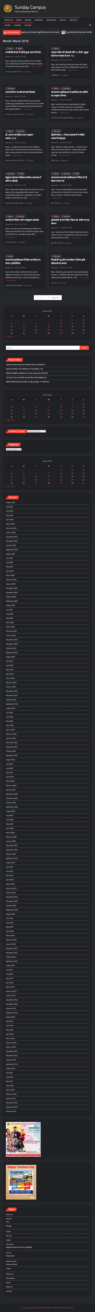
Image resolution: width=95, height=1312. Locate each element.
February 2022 (11, 734)
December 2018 (11, 897)
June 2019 (9, 871)
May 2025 (9, 567)
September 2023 (12, 652)
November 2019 (12, 850)
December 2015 (11, 1051)
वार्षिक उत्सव (54, 160)
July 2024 (9, 610)
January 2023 (11, 687)
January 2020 (11, 841)
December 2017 (11, 948)
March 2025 (10, 575)
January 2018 (11, 944)
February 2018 (11, 940)
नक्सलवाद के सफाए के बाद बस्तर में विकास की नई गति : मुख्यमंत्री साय (25, 365)
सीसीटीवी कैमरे (55, 75)
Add (7, 1222)
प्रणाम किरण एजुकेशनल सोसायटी (14, 114)
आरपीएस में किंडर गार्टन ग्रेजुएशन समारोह (22, 220)
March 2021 (10, 781)
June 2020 (9, 820)
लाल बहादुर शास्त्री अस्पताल (13, 72)
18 (12, 330)
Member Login (11, 1261)
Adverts (9, 1219)
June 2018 (9, 923)
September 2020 (12, 807)
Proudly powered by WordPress (33, 1308)
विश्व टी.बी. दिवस (56, 203)
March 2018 (10, 935)
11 (12, 326)
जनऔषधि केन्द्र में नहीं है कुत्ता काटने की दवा (23, 52)
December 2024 (11, 588)
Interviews (9, 1244)
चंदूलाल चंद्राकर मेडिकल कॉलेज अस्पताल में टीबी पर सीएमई (23, 179)
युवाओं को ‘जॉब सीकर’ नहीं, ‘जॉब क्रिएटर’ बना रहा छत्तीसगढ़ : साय (24, 369)
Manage (9, 1226)
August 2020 (10, 811)
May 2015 (9, 1081)
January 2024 (11, 635)
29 (61, 333)
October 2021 (11, 751)
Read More (36, 66)
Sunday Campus (30, 7)
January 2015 (11, 1098)
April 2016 (10, 1034)
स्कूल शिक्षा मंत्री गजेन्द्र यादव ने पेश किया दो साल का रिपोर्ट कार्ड (71, 32)
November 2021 (12, 747)
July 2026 (9, 507)
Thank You (9, 1274)
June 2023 (9, 665)
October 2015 (11, 1060)
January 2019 (11, 893)
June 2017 (9, 974)
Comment (27, 72)
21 (49, 330)
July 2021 (9, 764)
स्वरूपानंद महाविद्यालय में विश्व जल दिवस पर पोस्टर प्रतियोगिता (23, 261)
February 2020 (11, 837)
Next (53, 298)
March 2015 (10, 1090)
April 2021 (10, 777)
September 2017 (12, 961)
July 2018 (9, 918)
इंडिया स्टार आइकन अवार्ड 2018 (14, 160)
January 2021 (11, 790)
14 (49, 326)
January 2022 (11, 738)
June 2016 (9, 1025)
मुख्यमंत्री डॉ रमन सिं (57, 243)
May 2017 (9, 978)
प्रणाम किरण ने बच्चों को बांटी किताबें (20, 92)
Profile (8, 1268)
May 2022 (9, 721)
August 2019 (10, 863)
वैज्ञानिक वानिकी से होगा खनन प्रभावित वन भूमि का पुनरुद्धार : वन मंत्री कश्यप (27, 382)
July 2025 (9, 558)
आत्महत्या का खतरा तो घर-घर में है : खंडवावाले (19, 1247)
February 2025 (11, 580)
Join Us (8, 1253)
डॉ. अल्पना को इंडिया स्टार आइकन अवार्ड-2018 (19, 136)
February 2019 (11, 888)
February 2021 (11, 785)
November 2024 (12, 592)
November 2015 (12, 1055)
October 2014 (11, 1111)
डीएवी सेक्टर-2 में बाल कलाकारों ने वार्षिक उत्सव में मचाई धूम (68, 136)
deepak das (9, 56)
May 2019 (9, 875)
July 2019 (9, 867)
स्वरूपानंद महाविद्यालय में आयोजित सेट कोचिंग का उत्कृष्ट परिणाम (69, 94)
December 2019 (11, 845)
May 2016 (9, 1030)
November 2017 (12, 953)
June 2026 (9, 511)
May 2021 (9, 773)
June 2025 (9, 562)
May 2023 (9, 670)
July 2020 (9, 815)
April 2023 (10, 674)
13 (36, 326)
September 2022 (12, 704)
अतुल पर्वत (54, 283)
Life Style (74, 20)
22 (61, 330)
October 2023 (11, 648)
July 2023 (9, 661)
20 (36, 330)
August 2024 (10, 605)
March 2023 (10, 678)
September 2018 (12, 910)
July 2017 (9, 970)
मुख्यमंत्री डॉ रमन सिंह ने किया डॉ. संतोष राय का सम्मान (70, 222)
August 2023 (10, 657)
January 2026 (11, 532)
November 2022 (12, 695)
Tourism (17, 25)
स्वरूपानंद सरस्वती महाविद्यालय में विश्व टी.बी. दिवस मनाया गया (69, 179)
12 (24, 326)
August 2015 (10, 1068)
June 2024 (9, 614)
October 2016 (11, 1008)
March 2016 (10, 1038)
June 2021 (9, 768)
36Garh (28, 20)
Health (63, 20)
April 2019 (10, 880)
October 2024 (11, 597)
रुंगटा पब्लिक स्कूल (10, 242)
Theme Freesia (68, 1308)
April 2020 (10, 828)
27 (36, 333)
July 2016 (9, 1021)
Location (9, 1291)
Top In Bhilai (10, 1278)
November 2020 (12, 798)
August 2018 (10, 914)
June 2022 (9, 717)
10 (83, 323)
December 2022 (11, 691)
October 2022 (11, 700)
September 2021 (12, 755)
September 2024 (12, 601)
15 (61, 326)
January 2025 (11, 584)
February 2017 (11, 991)
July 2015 (9, 1073)
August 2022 (10, 708)
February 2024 (11, 631)
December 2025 (11, 537)
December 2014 (11, 1103)
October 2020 (11, 803)
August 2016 (10, 1017)
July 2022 (9, 712)
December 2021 (11, 742)
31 (83, 333)
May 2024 (9, 618)
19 (24, 330)
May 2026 (9, 515)
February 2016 (11, 1043)
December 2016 (11, 1000)
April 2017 (10, 983)
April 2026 (10, 520)
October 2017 (11, 957)
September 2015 (12, 1064)
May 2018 (9, 927)
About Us (9, 20)
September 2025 (12, 550)
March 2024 (10, 627)
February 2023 (11, 682)
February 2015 (11, 1094)
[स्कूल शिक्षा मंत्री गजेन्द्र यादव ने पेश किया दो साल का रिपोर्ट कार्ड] (48, 32)
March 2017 (10, 987)
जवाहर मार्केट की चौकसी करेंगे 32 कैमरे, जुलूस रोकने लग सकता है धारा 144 (69, 54)
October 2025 (11, 545)
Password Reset (11, 1264)
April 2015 (10, 1085)
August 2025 (10, 554)
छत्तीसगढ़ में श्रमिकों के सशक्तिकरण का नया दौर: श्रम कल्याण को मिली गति (27, 373)
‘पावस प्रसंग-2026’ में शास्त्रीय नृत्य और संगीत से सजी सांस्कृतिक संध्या (26, 377)
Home (18, 20)
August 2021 (10, 760)
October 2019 (11, 854)
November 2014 (12, 1107)
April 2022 (10, 725)
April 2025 (10, 571)
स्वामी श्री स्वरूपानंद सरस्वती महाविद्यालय (62, 118)
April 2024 (10, 622)
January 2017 (11, 995)
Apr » (12, 336)
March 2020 (10, 833)
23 (72, 330)
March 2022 (10, 730)
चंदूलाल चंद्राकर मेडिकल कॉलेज (14, 203)
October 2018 (11, 905)
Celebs (7, 25)
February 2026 (11, 528)
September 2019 (12, 858)
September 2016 (12, 1013)
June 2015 (9, 1077)
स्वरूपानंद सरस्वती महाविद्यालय (14, 285)
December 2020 (11, 794)
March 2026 (10, 524)
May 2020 (9, 824)
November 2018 (12, 901)
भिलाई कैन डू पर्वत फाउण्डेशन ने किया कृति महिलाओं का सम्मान (68, 261)
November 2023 (12, 644)
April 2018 (10, 931)
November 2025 (12, 541)
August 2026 (10, 502)
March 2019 (10, 884)
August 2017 (10, 965)
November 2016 (12, 1004)
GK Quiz (28, 25)
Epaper (8, 1231)
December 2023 (11, 640)
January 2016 (11, 1047)
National (39, 20)
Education (51, 20)
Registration (10, 1256)
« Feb (8, 336)
